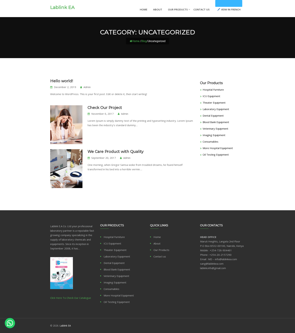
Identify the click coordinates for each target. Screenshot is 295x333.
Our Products (178, 9)
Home (143, 9)
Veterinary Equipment (215, 128)
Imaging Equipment (214, 135)
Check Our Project (105, 107)
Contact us (159, 256)
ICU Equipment (211, 96)
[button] (10, 323)
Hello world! (61, 81)
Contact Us (201, 9)
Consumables (210, 141)
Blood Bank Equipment (216, 122)
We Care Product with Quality (116, 151)
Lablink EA (62, 7)
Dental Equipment (213, 115)
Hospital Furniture (213, 89)
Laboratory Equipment (216, 109)
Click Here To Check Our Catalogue (70, 297)
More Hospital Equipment (218, 148)
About (157, 9)
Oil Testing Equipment (216, 154)
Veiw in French (228, 3)
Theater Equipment (214, 102)
